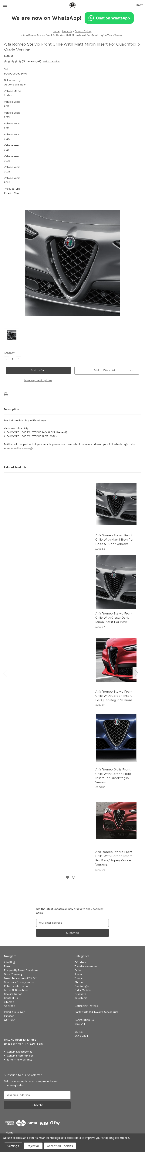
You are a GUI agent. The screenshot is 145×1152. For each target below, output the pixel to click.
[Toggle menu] (5, 5)
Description (11, 409)
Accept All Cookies (60, 1146)
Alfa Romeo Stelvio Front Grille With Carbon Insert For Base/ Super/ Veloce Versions (113, 858)
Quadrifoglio (82, 986)
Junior (78, 974)
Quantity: (9, 352)
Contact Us (11, 998)
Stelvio (79, 982)
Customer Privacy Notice (19, 982)
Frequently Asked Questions (21, 970)
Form (7, 966)
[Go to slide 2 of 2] (73, 877)
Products (80, 994)
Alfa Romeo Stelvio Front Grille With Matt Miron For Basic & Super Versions (114, 540)
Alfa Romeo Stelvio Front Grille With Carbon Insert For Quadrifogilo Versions (113, 696)
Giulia (78, 970)
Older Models (83, 990)
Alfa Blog (9, 962)
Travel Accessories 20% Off (20, 978)
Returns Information (16, 986)
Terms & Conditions (16, 990)
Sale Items (81, 998)
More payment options (38, 380)
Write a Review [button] (51, 61)
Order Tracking (13, 974)
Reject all (33, 1146)
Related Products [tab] (15, 467)
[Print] (6, 394)
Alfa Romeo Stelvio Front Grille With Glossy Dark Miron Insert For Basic (113, 618)
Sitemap (9, 1002)
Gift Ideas (80, 962)
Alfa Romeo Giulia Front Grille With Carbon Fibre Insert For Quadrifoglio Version (113, 776)
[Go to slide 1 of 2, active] (67, 877)
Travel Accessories (86, 966)
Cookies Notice (13, 994)
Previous (5, 673)
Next (136, 673)
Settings (13, 1146)
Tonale (79, 978)
